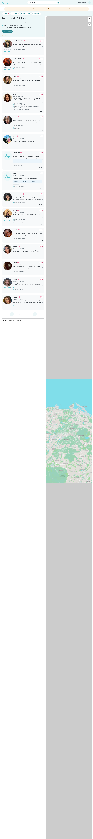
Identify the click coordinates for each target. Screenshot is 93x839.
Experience (16, 13)
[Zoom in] (89, 18)
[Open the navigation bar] (89, 2)
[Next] (35, 314)
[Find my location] (89, 24)
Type (6, 13)
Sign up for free (7, 31)
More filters (36, 13)
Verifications (26, 13)
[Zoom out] (89, 21)
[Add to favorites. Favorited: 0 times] (41, 117)
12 (30, 314)
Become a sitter (81, 2)
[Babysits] (6, 2)
